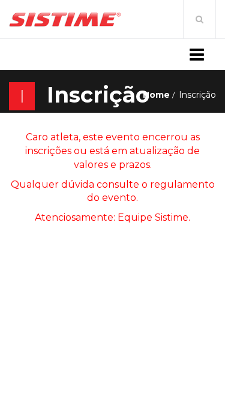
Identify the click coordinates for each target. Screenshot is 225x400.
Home (156, 94)
